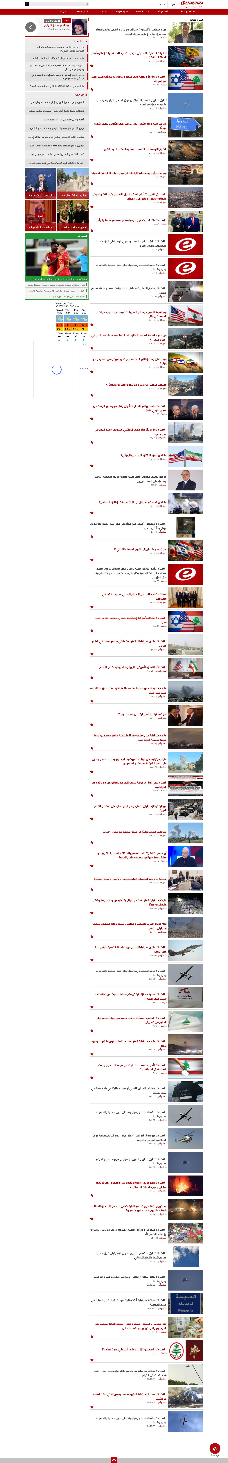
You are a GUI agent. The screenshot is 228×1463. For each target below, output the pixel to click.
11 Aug (156, 84)
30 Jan (152, 1190)
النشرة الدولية (122, 11)
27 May (153, 437)
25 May (154, 484)
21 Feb (152, 978)
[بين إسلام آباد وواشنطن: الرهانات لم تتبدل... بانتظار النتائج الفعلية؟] (185, 174)
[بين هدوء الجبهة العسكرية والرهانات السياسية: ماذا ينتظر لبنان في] (185, 338)
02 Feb (152, 1096)
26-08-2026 (53, 20)
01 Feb (152, 1119)
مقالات (102, 11)
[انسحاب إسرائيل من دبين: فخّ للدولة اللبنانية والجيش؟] (185, 385)
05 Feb (152, 1049)
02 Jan (152, 1261)
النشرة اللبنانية (143, 11)
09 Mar (156, 861)
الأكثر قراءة (81, 94)
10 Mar (152, 835)
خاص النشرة (161, 61)
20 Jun (152, 319)
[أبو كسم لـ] (185, 856)
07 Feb (156, 1025)
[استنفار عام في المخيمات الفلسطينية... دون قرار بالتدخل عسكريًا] (185, 880)
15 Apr (152, 602)
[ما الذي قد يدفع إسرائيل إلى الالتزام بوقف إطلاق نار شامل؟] (185, 503)
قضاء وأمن (162, 108)
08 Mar (153, 908)
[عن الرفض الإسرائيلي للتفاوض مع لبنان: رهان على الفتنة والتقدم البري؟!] (185, 809)
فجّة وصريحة (82, 11)
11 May (153, 531)
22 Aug (156, 37)
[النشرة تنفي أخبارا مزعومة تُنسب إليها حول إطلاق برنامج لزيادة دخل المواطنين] (185, 785)
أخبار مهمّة (163, 11)
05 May (151, 553)
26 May (151, 458)
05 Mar (153, 955)
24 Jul (156, 223)
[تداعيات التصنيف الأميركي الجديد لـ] (185, 56)
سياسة (164, 37)
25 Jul (152, 176)
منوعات (62, 11)
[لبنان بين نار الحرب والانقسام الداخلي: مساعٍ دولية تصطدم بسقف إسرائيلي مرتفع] (185, 927)
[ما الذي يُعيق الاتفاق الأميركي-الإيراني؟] (185, 456)
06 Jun (152, 366)
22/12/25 (154, 1331)
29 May (156, 414)
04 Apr (153, 649)
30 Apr (156, 580)
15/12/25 (151, 1378)
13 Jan (154, 1237)
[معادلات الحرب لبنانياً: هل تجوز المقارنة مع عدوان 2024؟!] (185, 833)
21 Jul (153, 272)
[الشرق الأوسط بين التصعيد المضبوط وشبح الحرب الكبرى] (185, 150)
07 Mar (152, 931)
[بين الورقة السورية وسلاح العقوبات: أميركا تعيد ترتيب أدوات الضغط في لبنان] (185, 315)
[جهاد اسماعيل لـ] (185, 32)
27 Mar (153, 767)
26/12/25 (151, 1308)
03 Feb (156, 1072)
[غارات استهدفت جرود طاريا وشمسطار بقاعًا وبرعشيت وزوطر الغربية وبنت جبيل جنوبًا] (185, 691)
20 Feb (156, 1002)
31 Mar (150, 670)
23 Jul (153, 249)
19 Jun (152, 343)
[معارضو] (185, 597)
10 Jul (153, 296)
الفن (173, 4)
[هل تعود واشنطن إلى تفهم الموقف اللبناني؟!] (185, 550)
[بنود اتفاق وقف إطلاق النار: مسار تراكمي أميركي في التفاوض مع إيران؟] (185, 362)
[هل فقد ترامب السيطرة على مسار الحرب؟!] (185, 715)
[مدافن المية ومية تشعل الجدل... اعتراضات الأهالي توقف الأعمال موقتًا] (185, 127)
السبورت (161, 4)
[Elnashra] (192, 3)
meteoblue (83, 368)
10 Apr (156, 625)
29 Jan (152, 1214)
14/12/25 (151, 1402)
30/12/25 (151, 1284)
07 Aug (152, 131)
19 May (151, 505)
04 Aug (152, 153)
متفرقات (163, 484)
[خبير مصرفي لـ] (185, 1327)
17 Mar (156, 790)
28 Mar (153, 743)
